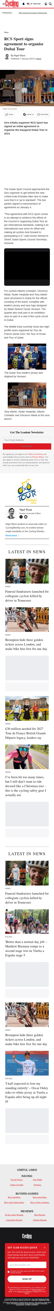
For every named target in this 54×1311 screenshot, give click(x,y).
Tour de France (17, 1180)
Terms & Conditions (24, 1291)
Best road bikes (14, 1197)
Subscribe (37, 4)
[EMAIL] (26, 517)
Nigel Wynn (19, 55)
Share (11, 114)
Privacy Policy (37, 1289)
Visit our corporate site (40, 1300)
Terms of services (35, 454)
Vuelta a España (16, 1185)
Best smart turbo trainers (14, 1202)
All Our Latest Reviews (14, 1215)
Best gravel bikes (40, 1197)
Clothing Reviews (40, 1220)
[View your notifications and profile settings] (23, 4)
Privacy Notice (38, 457)
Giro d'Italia (37, 1180)
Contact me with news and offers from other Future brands (27, 1272)
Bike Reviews (39, 1215)
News (6, 32)
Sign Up (27, 1279)
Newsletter (45, 114)
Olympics (37, 1185)
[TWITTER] (21, 517)
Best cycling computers (39, 1202)
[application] (27, 265)
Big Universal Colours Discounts (33, 13)
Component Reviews (14, 1220)
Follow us (30, 114)
